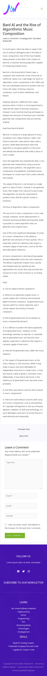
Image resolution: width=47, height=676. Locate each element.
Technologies (23, 628)
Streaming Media (23, 625)
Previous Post (24, 429)
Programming (23, 618)
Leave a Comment (10, 38)
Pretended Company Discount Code (23, 646)
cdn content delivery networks (23, 608)
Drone (23, 615)
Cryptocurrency (23, 611)
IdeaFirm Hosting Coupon (23, 643)
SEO (23, 621)
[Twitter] (23, 571)
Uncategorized (26, 38)
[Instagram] (29, 571)
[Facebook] (18, 571)
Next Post (23, 436)
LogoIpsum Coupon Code (23, 649)
